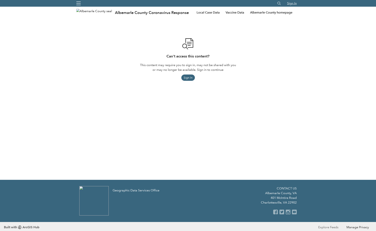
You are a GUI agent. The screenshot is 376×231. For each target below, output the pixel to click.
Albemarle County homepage (271, 12)
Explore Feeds (328, 227)
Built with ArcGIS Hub (21, 227)
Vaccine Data (235, 12)
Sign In (292, 3)
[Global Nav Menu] (78, 3)
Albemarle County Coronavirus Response (152, 12)
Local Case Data (208, 12)
